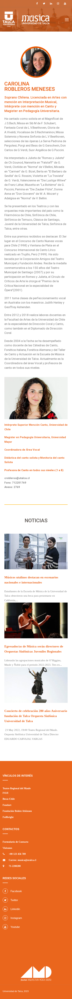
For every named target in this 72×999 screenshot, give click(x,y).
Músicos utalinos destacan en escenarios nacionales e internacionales (31, 580)
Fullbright (8, 817)
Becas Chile (9, 799)
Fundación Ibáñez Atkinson (17, 811)
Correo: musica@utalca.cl (22, 860)
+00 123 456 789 (17, 854)
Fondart (7, 805)
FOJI (5, 793)
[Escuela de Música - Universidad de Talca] (26, 19)
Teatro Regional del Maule (17, 788)
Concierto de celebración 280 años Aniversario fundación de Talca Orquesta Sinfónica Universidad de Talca (35, 716)
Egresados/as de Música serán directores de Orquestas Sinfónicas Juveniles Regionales (33, 649)
